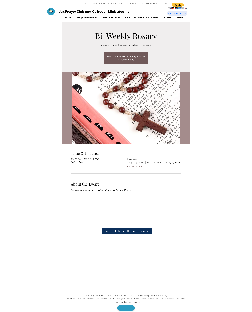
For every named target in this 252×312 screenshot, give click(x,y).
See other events (126, 59)
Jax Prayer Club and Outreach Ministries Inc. (94, 11)
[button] (177, 6)
